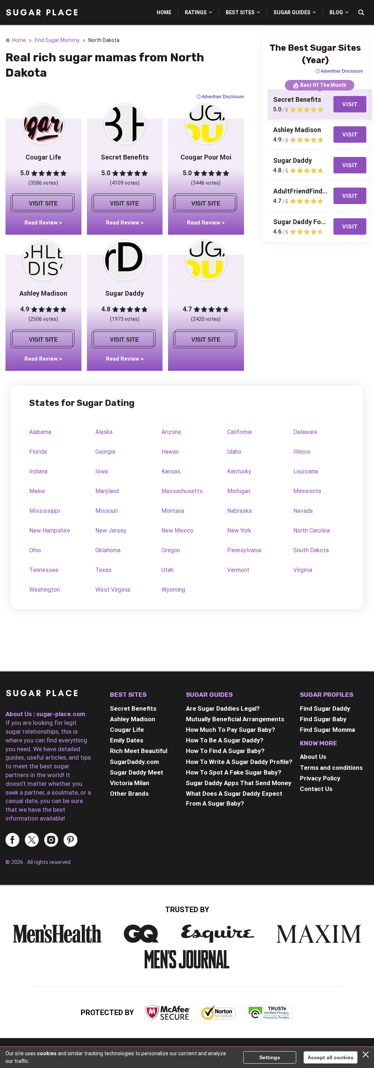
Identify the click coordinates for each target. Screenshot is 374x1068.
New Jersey (110, 530)
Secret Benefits (133, 708)
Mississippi (44, 510)
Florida (38, 451)
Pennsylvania (244, 550)
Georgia (105, 451)
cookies (47, 1053)
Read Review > (43, 222)
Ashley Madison (132, 719)
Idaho (234, 451)
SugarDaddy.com (134, 761)
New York (239, 530)
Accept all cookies (331, 1057)
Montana (172, 510)
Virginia (302, 569)
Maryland (107, 491)
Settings (269, 1057)
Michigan (238, 491)
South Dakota (311, 550)
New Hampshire (49, 530)
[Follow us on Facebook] (12, 840)
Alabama (40, 432)
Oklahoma (108, 550)
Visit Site (43, 203)
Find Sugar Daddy (325, 708)
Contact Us (316, 788)
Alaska (103, 432)
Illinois (301, 451)
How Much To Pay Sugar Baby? (230, 729)
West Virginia (112, 589)
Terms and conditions (331, 767)
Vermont (238, 569)
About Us (313, 756)
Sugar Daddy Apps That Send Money (238, 783)
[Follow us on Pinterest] (70, 840)
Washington (44, 589)
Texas (103, 569)
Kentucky (239, 471)
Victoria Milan (129, 783)
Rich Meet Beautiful (138, 750)
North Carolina (311, 530)
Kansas (170, 471)
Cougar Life (127, 729)
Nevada (303, 510)
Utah (167, 569)
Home (19, 40)
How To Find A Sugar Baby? (225, 750)
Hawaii (170, 451)
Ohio (35, 550)
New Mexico (177, 530)
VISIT (350, 104)
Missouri (106, 510)
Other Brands (129, 793)
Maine (37, 491)
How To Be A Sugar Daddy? (224, 740)
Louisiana (305, 471)
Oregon (170, 550)
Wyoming (173, 589)
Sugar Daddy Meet (136, 772)
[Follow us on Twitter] (32, 840)
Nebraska (239, 510)
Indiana (38, 471)
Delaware (305, 432)
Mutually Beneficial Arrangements (235, 719)
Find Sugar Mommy (57, 40)
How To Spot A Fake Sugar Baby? (233, 772)
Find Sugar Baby (323, 719)
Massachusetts (182, 491)
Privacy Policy (320, 778)
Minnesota (307, 491)
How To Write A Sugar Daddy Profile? (239, 761)
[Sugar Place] (42, 694)
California (239, 432)
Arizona (171, 432)
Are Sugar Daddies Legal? (223, 708)
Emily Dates (126, 740)
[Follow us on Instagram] (51, 840)
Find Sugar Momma (327, 729)
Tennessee (43, 569)
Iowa (101, 471)
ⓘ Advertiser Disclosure (220, 96)
